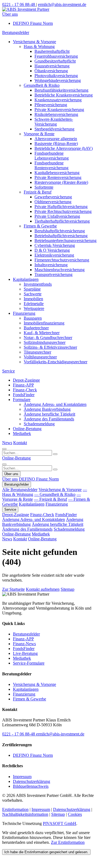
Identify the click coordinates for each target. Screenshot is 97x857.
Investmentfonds (38, 284)
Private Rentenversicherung (57, 177)
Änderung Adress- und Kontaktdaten (55, 404)
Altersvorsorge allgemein (55, 138)
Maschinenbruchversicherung (59, 269)
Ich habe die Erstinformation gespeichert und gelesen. (46, 852)
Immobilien (33, 298)
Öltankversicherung (51, 70)
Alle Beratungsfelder (19, 489)
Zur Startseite (13, 589)
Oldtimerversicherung (52, 201)
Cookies (75, 814)
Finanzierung (24, 313)
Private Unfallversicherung (57, 216)
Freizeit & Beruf (37, 192)
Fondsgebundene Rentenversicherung (51, 165)
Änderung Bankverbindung (47, 409)
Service (8, 371)
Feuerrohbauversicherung (56, 56)
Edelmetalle (34, 303)
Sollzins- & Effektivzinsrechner (50, 347)
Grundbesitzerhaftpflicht (55, 61)
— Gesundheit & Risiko (54, 494)
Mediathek (22, 433)
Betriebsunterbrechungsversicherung (65, 240)
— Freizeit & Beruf (50, 499)
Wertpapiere (34, 308)
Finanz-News (24, 643)
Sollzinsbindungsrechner (44, 342)
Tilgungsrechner (37, 352)
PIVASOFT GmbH (59, 823)
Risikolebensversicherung (56, 114)
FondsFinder (23, 394)
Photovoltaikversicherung (56, 75)
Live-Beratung (25, 653)
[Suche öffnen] (4, 449)
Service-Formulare (28, 663)
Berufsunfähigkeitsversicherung (61, 90)
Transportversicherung (53, 274)
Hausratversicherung (52, 66)
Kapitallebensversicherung (56, 172)
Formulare (21, 399)
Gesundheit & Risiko (42, 85)
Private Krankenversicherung (59, 109)
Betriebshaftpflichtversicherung (61, 235)
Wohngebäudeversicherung (57, 80)
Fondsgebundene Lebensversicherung (51, 155)
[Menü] (4, 464)
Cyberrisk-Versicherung (54, 245)
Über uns (10, 14)
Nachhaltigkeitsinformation (25, 814)
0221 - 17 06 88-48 (19, 734)
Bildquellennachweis (30, 786)
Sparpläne (32, 289)
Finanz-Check (25, 390)
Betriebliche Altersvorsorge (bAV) (63, 148)
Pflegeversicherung (50, 104)
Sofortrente (43, 187)
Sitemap (67, 589)
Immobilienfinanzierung (44, 323)
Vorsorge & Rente (39, 134)
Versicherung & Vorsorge (34, 41)
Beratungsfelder (15, 32)
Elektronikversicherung (54, 255)
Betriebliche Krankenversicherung (63, 95)
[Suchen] (55, 454)
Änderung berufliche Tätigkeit (49, 414)
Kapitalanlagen (26, 279)
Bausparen (33, 318)
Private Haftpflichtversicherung (61, 206)
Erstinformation (15, 809)
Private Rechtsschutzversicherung (63, 211)
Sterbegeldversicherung (54, 129)
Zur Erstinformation (68, 842)
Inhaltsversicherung (51, 264)
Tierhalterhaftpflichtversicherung (62, 221)
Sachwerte (32, 294)
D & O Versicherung (52, 250)
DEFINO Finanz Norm (33, 23)
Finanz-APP (23, 385)
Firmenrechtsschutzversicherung (61, 260)
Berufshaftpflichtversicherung (59, 231)
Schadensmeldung (39, 423)
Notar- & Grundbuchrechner (48, 337)
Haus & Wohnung (39, 46)
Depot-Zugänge (26, 380)
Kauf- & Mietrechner (42, 332)
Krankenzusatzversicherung (58, 100)
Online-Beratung (27, 428)
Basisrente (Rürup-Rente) (56, 143)
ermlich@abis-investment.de (60, 734)
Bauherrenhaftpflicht (52, 51)
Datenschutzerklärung (31, 781)
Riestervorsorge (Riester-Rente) (61, 182)
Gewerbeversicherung (53, 197)
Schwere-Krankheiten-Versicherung (53, 121)
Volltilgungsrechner (40, 357)
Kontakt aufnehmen (43, 589)
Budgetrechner (36, 328)
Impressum (22, 776)
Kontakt (20, 442)
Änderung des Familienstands (49, 419)
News (7, 442)
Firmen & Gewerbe (40, 226)
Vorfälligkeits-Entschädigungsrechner (55, 362)
